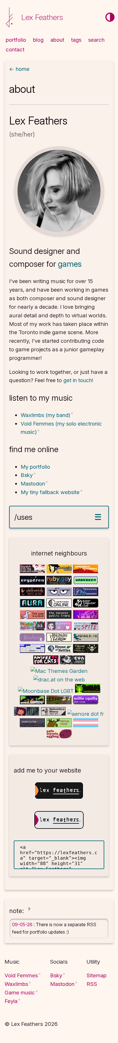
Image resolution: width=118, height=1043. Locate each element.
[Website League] (59, 640)
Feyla (11, 1001)
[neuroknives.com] (85, 617)
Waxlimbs (16, 984)
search (96, 40)
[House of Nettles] (59, 651)
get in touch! (78, 380)
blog (38, 40)
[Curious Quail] (85, 640)
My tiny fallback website (50, 492)
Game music (20, 992)
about (57, 40)
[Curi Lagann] (27, 714)
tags (76, 40)
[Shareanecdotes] (59, 702)
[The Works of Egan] (33, 651)
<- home (19, 69)
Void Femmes (21, 975)
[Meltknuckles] (87, 691)
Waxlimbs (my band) (45, 415)
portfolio (16, 40)
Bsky (27, 475)
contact (15, 49)
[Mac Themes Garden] (59, 671)
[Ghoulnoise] (33, 640)
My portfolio (35, 467)
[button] (29, 911)
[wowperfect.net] (33, 617)
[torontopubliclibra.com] (59, 617)
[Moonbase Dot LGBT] (46, 691)
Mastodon (33, 483)
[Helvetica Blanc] (54, 714)
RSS (91, 984)
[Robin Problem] (33, 702)
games (70, 264)
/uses (23, 517)
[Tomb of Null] (85, 651)
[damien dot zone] (33, 628)
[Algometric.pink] (59, 628)
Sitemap (96, 975)
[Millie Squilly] (85, 702)
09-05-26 (23, 924)
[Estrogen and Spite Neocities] (85, 628)
